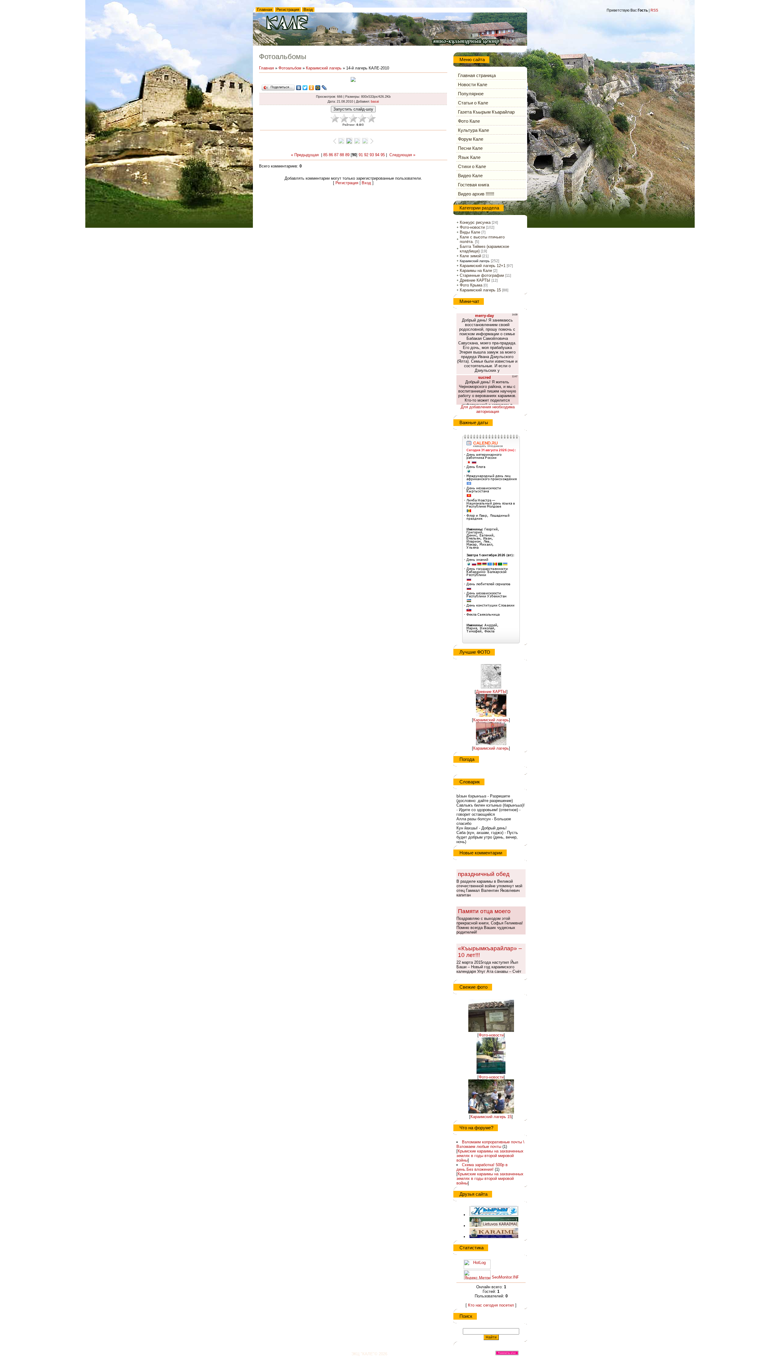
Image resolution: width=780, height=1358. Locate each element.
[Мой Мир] (318, 88)
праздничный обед (483, 874)
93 (372, 155)
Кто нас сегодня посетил (491, 1305)
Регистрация (287, 9)
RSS (654, 10)
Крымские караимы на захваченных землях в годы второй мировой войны (489, 1156)
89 (347, 155)
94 (377, 155)
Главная (264, 9)
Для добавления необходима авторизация (488, 409)
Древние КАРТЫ (475, 280)
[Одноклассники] (311, 88)
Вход (308, 9)
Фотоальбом (289, 68)
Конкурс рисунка (475, 222)
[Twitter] (305, 88)
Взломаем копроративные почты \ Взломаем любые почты (490, 1144)
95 (383, 155)
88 (342, 155)
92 (366, 155)
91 (361, 155)
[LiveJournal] (324, 88)
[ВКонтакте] (299, 88)
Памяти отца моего (484, 911)
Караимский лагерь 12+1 (482, 265)
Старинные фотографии (482, 275)
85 (325, 155)
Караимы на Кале (476, 270)
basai (375, 101)
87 (336, 155)
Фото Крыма (471, 285)
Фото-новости (472, 227)
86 (331, 155)
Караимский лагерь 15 (480, 290)
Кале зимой (470, 256)
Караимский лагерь (324, 68)
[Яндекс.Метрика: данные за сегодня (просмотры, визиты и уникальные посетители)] (477, 1274)
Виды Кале (470, 232)
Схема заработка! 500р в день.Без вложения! (482, 1167)
